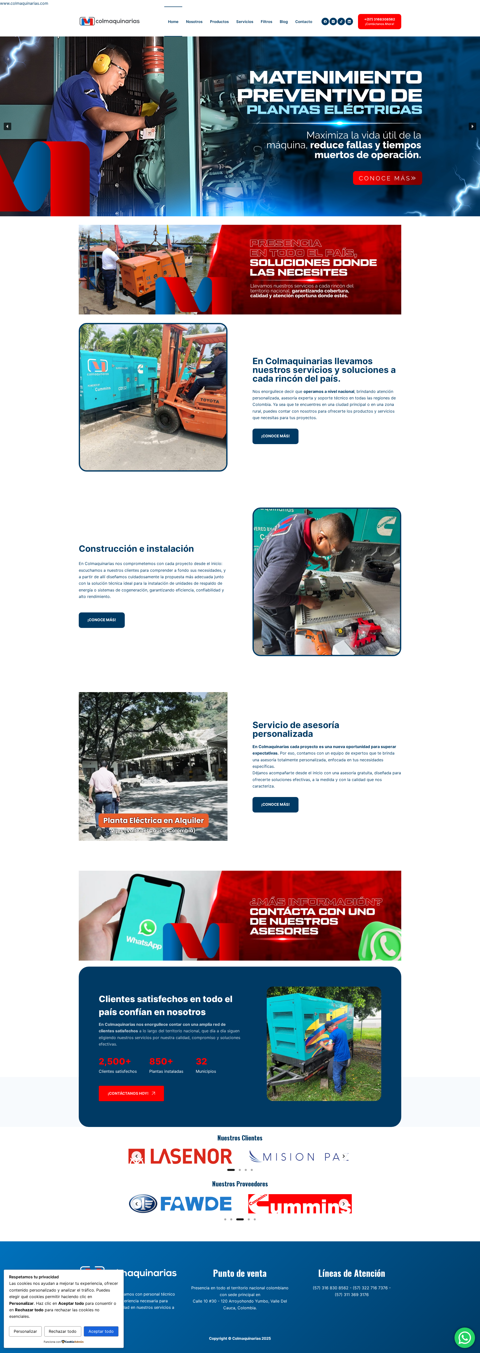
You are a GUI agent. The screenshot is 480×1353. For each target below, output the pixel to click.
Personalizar (25, 1331)
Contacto (303, 21)
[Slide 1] (228, 1170)
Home (173, 21)
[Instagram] (333, 21)
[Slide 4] (252, 1170)
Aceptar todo (101, 1331)
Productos (219, 21)
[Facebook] (325, 21)
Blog (284, 21)
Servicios (244, 21)
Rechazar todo (62, 1331)
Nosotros (194, 21)
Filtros (266, 21)
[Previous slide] (137, 1156)
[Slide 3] (246, 1170)
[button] (7, 126)
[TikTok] (341, 21)
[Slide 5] (255, 1219)
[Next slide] (344, 1156)
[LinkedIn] (349, 21)
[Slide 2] (237, 1170)
